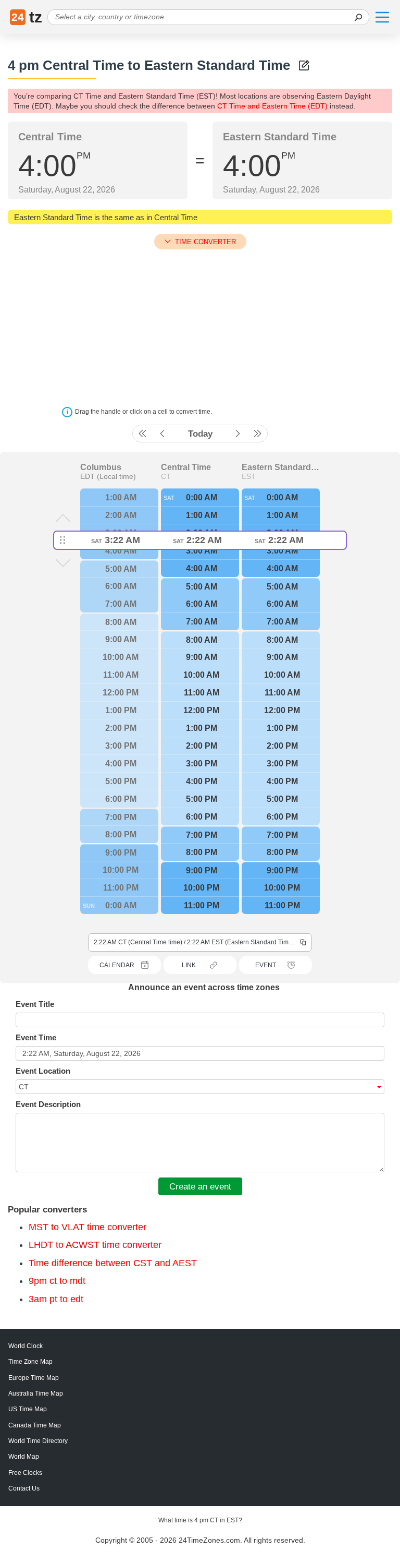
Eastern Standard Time (281, 467)
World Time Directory (38, 1441)
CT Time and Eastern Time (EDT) (272, 106)
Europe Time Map (33, 1377)
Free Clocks (25, 1472)
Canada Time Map (34, 1425)
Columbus (100, 467)
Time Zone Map (30, 1361)
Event (265, 965)
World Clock (25, 1346)
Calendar (116, 965)
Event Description (48, 1104)
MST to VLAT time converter (87, 1227)
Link (189, 965)
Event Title (35, 1004)
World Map (23, 1456)
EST (249, 476)
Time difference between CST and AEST (113, 1263)
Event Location (43, 1070)
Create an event (200, 1186)
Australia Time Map (35, 1393)
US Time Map (27, 1409)
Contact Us (24, 1488)
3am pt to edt (56, 1299)
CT (166, 476)
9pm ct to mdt (57, 1281)
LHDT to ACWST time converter (95, 1245)
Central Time (186, 467)
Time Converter (205, 242)
